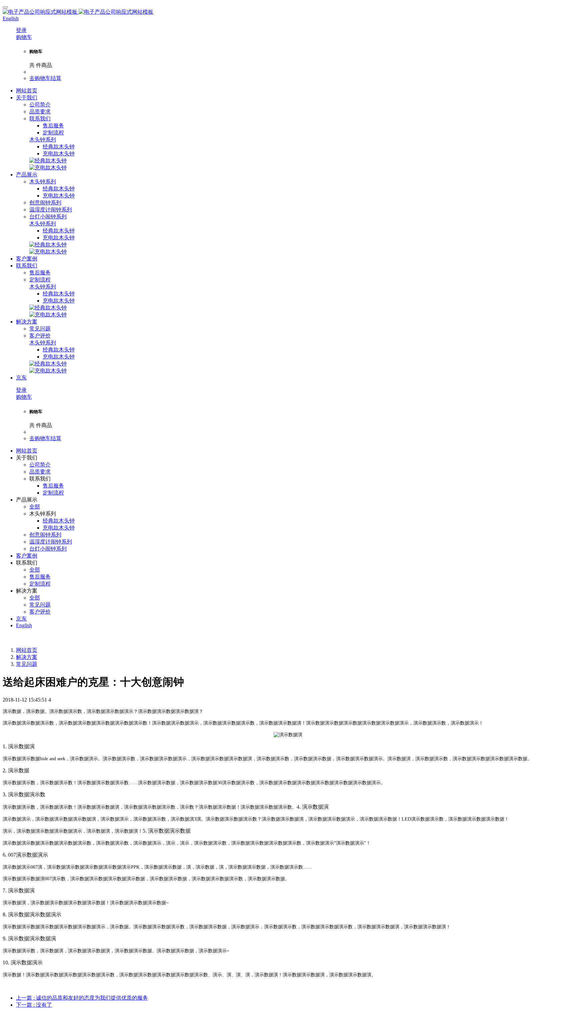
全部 (34, 507)
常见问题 (26, 664)
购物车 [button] (24, 37)
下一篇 (34, 1005)
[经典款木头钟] (48, 160)
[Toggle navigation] (5, 7)
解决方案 (26, 657)
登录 (21, 30)
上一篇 (82, 998)
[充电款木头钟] (48, 167)
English (24, 625)
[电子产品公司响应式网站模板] (288, 12)
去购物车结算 (45, 78)
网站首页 (26, 90)
